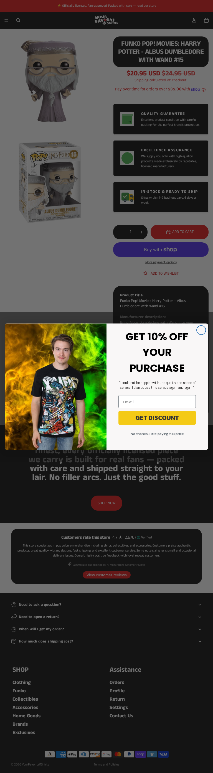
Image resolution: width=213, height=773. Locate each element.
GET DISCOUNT (157, 417)
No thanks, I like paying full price (157, 434)
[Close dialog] (201, 329)
